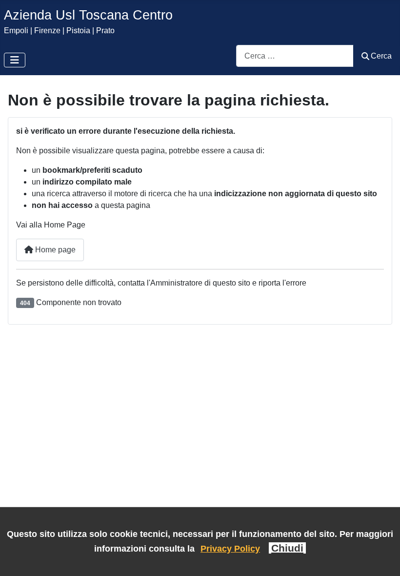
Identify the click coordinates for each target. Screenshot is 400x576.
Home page (54, 250)
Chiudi (287, 548)
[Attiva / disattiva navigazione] (14, 60)
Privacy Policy (230, 548)
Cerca (381, 56)
